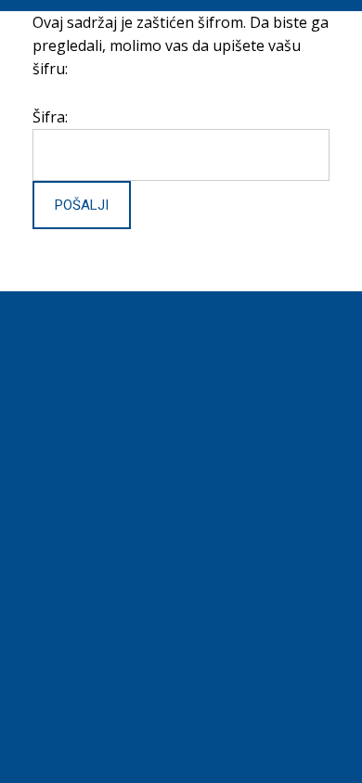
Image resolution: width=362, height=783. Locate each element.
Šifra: (50, 117)
